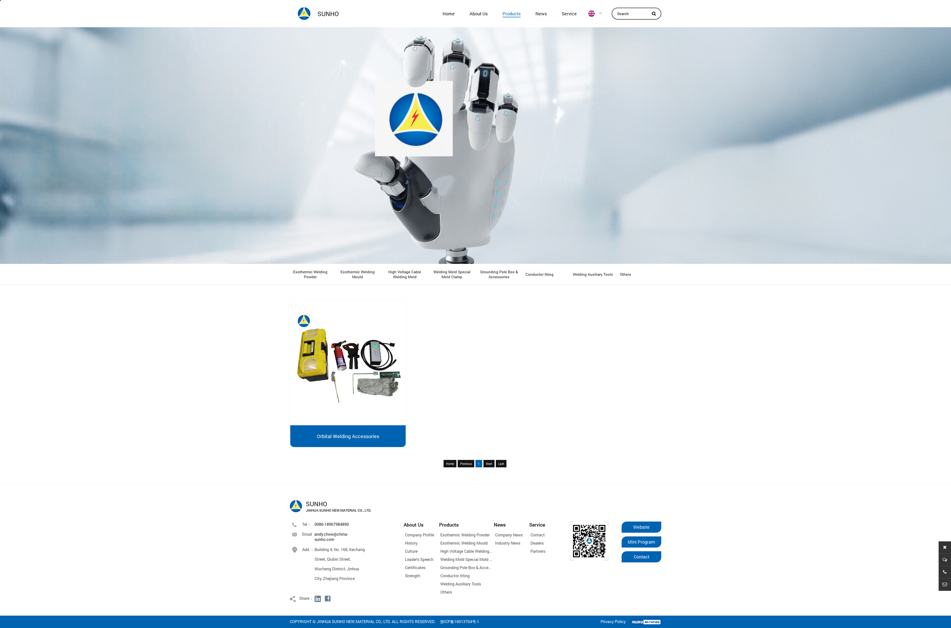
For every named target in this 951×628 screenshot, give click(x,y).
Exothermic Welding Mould (358, 274)
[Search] (654, 13)
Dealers (537, 543)
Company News (509, 534)
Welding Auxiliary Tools (593, 274)
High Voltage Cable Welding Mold (404, 274)
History (411, 543)
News (541, 14)
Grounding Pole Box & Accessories (499, 274)
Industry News (507, 543)
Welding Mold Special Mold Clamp (451, 274)
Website (641, 527)
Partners (537, 551)
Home (449, 14)
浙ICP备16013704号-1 (459, 621)
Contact (537, 534)
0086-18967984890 (332, 524)
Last (501, 464)
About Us (479, 14)
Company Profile (419, 534)
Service (569, 14)
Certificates (415, 567)
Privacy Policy (613, 621)
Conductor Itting (540, 274)
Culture (411, 551)
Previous (466, 464)
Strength (412, 575)
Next (489, 464)
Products (511, 14)
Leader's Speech (419, 559)
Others (625, 274)
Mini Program (641, 542)
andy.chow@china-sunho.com (331, 536)
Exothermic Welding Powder (310, 274)
